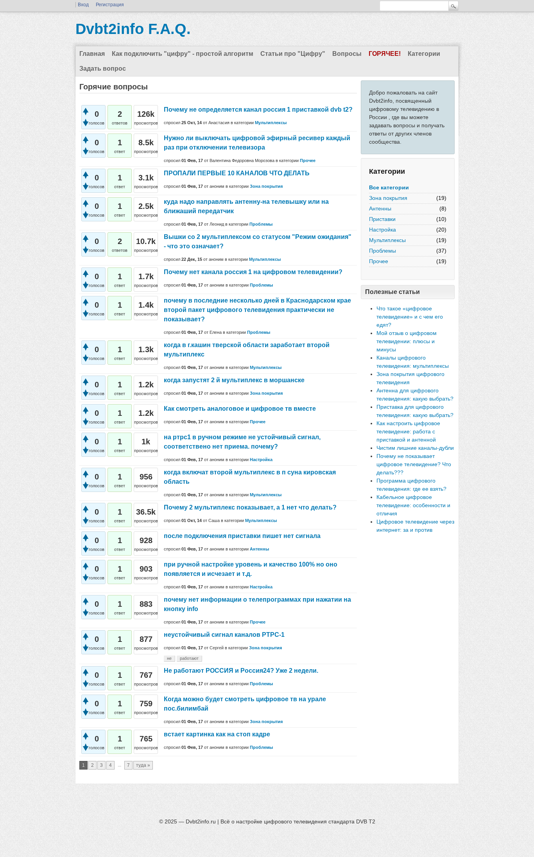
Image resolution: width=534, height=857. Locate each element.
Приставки (382, 219)
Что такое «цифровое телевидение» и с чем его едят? (409, 316)
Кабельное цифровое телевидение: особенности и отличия (413, 505)
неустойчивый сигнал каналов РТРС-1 (224, 634)
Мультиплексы (387, 240)
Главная (92, 53)
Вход (83, 4)
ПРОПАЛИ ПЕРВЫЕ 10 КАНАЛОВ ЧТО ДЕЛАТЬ (237, 173)
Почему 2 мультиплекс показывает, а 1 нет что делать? (250, 507)
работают (189, 658)
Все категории (389, 187)
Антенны (380, 208)
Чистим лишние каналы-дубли (415, 448)
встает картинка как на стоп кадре (217, 734)
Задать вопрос (102, 68)
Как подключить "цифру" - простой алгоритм (182, 53)
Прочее (378, 261)
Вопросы (347, 53)
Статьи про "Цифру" (292, 53)
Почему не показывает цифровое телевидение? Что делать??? (413, 464)
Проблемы (382, 251)
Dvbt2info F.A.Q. (133, 29)
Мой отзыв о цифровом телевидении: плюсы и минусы (406, 341)
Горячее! (385, 53)
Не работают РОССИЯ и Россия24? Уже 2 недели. (241, 670)
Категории (424, 53)
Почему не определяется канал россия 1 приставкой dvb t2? (258, 109)
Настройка (382, 229)
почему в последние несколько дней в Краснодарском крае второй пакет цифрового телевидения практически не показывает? (257, 309)
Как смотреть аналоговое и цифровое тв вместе (240, 408)
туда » (143, 765)
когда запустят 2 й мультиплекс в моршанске (234, 380)
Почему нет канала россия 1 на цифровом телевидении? (253, 272)
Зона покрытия (388, 198)
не (169, 658)
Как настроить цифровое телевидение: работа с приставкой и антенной (408, 431)
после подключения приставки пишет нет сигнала (242, 536)
